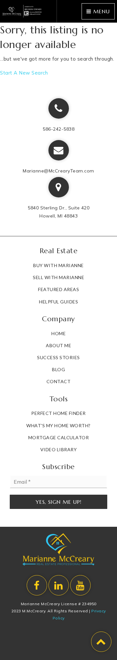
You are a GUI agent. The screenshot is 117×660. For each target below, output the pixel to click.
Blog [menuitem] (58, 369)
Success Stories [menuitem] (58, 357)
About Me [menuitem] (58, 345)
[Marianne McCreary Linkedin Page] (58, 585)
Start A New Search (24, 73)
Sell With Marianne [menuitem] (58, 277)
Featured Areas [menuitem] (58, 289)
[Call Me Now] (58, 108)
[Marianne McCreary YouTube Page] (80, 585)
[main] (58, 50)
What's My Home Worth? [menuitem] (58, 425)
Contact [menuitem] (58, 381)
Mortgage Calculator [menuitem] (58, 437)
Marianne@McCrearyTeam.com (58, 171)
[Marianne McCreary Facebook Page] (37, 585)
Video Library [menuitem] (58, 449)
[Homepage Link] (22, 10)
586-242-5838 (58, 129)
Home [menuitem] (58, 333)
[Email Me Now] (58, 150)
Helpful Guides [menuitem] (58, 301)
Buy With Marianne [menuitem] (58, 265)
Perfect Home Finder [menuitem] (58, 413)
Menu (100, 11)
